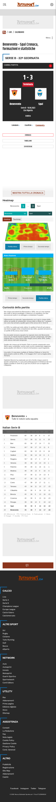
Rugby (5, 633)
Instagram (24, 788)
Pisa (12, 475)
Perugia (13, 502)
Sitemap (6, 713)
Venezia (13, 463)
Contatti (6, 728)
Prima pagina (8, 703)
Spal (31, 213)
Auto (5, 664)
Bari (11, 443)
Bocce (5, 646)
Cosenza (13, 498)
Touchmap (17, 219)
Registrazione (8, 767)
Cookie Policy (8, 740)
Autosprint (7, 667)
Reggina (13, 459)
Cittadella (13, 490)
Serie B (6, 603)
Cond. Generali (9, 750)
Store (5, 710)
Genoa (12, 439)
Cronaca (28, 135)
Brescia (13, 494)
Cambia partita (11, 65)
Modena (13, 471)
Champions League (11, 606)
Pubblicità (7, 764)
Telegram (42, 788)
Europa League (9, 609)
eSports (6, 649)
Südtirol (13, 455)
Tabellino (28, 140)
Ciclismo (6, 636)
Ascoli (12, 479)
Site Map (6, 771)
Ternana (13, 486)
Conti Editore (8, 682)
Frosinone (14, 436)
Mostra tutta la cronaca (28, 193)
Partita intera (12, 247)
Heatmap (7, 219)
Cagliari (13, 451)
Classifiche (28, 125)
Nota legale (7, 737)
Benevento (8, 213)
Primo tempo (28, 247)
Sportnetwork (8, 679)
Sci (4, 630)
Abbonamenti (8, 700)
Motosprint (7, 673)
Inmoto (6, 670)
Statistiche (28, 146)
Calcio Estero (8, 612)
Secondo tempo (43, 247)
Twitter (33, 788)
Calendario (19, 32)
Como (12, 482)
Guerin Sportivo (9, 676)
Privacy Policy (9, 746)
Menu (48, 38)
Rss (4, 697)
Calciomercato (9, 615)
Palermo (13, 467)
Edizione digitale (9, 707)
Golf (4, 643)
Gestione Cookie (9, 743)
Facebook (14, 788)
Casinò (5, 777)
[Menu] (4, 4)
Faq (4, 734)
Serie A (6, 600)
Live (10, 32)
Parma (12, 447)
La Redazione (8, 731)
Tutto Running (8, 640)
